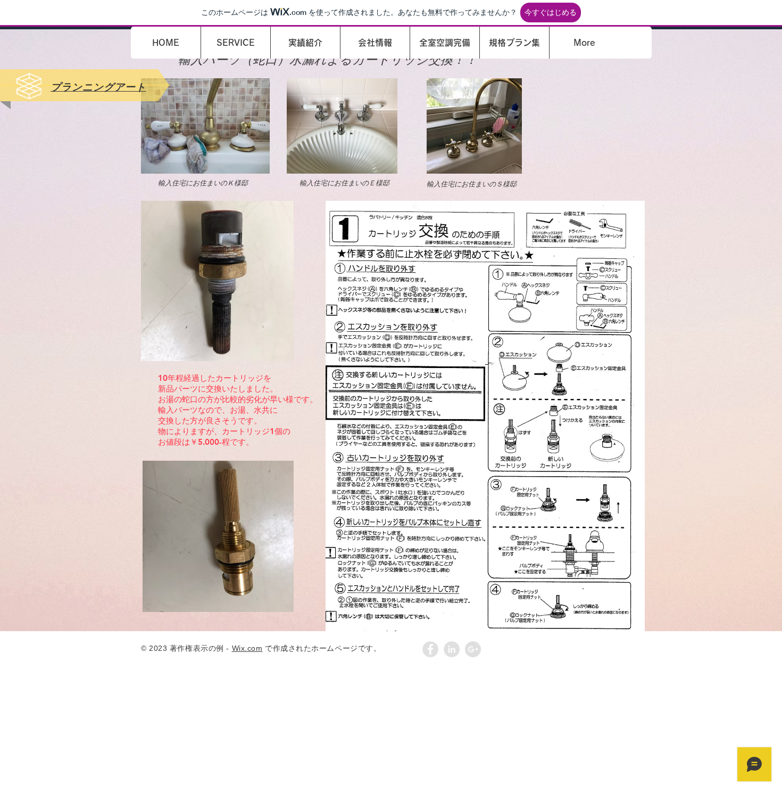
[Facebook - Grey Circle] (430, 649)
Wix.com (247, 648)
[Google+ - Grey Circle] (473, 649)
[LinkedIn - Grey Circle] (452, 649)
